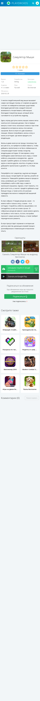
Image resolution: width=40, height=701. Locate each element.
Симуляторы (32, 82)
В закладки (21, 74)
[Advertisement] (20, 29)
